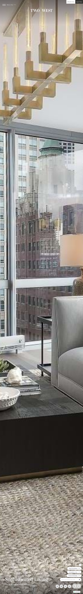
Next (78, 299)
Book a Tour (10, 4)
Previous (3, 299)
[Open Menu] (4, 5)
